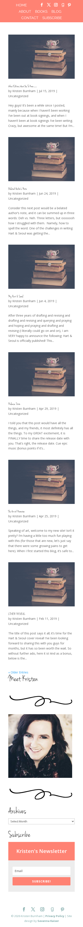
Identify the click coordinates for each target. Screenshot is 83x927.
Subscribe (52, 18)
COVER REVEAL (16, 614)
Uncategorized (18, 96)
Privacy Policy (54, 916)
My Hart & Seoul (15, 297)
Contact (29, 18)
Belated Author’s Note (17, 189)
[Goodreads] (62, 6)
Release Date (14, 404)
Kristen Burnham (24, 91)
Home (21, 5)
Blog (56, 12)
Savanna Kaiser (48, 921)
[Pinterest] (69, 6)
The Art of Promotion (16, 512)
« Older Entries (18, 672)
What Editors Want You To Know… (22, 87)
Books (41, 12)
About (25, 12)
